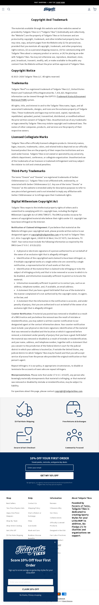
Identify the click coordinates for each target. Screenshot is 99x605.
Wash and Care (33, 530)
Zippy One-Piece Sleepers (12, 514)
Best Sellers (11, 503)
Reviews (53, 503)
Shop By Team (12, 521)
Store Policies (67, 601)
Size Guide (32, 525)
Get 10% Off (11, 530)
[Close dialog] (55, 542)
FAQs (30, 521)
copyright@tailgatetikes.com (45, 234)
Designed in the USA (58, 530)
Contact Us (32, 503)
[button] (3, 9)
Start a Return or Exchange (34, 514)
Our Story (54, 513)
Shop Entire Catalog (14, 525)
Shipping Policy (34, 508)
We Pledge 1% (79, 525)
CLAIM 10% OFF (30, 589)
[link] (24, 413)
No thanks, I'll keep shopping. (31, 595)
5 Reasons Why (55, 508)
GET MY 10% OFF (49, 475)
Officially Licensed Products (57, 524)
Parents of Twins (81, 505)
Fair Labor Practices (58, 535)
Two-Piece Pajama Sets (15, 508)
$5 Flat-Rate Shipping (14, 535)
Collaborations (55, 518)
